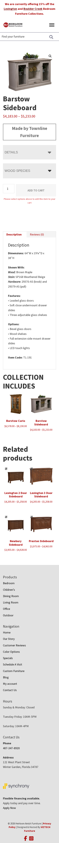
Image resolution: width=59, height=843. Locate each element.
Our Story (9, 639)
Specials (8, 658)
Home (6, 632)
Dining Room (11, 596)
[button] (50, 56)
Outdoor (8, 615)
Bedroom (9, 583)
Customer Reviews (14, 645)
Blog (6, 677)
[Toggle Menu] (51, 24)
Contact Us (10, 690)
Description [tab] (14, 234)
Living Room (10, 602)
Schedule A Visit (12, 664)
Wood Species (17, 170)
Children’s (9, 590)
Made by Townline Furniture (29, 131)
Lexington (10, 9)
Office (6, 609)
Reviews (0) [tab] (37, 234)
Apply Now (9, 808)
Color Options (11, 652)
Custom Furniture (13, 671)
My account (10, 684)
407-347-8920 (11, 748)
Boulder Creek (32, 9)
